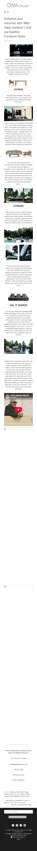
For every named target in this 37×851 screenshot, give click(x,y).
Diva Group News (15, 792)
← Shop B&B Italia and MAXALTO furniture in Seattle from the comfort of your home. (17, 801)
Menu (8, 12)
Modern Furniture (9, 794)
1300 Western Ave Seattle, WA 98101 (14, 834)
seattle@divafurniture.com (18, 764)
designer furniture (9, 796)
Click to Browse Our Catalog (18, 758)
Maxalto (17, 796)
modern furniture (24, 796)
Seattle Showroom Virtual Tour (17, 817)
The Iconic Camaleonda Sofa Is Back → (22, 804)
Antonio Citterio (25, 794)
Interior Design (24, 792)
